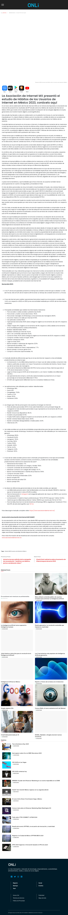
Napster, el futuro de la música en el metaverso (49, 682)
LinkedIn (21, 876)
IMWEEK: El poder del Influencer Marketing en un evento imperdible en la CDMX (36, 780)
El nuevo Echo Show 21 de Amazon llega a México (27, 799)
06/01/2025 (16, 782)
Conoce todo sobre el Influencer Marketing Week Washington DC (31, 808)
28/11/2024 (16, 791)
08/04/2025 (39, 657)
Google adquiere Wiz (7, 708)
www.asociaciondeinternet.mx (11, 538)
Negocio (15, 883)
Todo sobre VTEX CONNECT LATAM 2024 (24, 817)
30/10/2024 (16, 810)
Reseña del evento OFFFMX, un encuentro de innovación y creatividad (33, 826)
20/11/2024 (16, 801)
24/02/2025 (16, 755)
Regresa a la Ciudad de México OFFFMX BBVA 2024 (27, 835)
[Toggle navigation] (3, 4)
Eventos (41, 885)
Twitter (15, 876)
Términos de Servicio (18, 898)
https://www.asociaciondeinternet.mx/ (42, 511)
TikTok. (31, 504)
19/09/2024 (16, 819)
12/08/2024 (16, 837)
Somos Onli (16, 895)
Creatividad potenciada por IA (10, 735)
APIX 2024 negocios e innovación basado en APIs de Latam (30, 845)
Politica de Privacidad (19, 900)
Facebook (11, 876)
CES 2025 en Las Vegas (19, 762)
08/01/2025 (16, 773)
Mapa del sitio (42, 898)
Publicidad (41, 895)
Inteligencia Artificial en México (10, 682)
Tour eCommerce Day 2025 (20, 744)
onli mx (4, 13)
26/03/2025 (39, 683)
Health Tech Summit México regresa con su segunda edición (30, 790)
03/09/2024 (16, 828)
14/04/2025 (39, 600)
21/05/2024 (16, 846)
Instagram (24, 494)
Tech (36, 595)
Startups (15, 885)
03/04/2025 (5, 683)
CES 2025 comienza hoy (19, 771)
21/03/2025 (5, 736)
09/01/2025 (16, 764)
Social (40, 883)
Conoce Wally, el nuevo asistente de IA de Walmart (50, 708)
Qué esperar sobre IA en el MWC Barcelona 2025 (27, 753)
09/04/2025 (39, 629)
